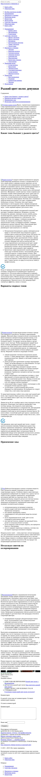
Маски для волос (13, 37)
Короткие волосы (14, 51)
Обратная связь (9, 8)
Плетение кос (12, 56)
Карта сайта (8, 7)
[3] (6, 673)
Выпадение (12, 67)
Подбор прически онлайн (13, 12)
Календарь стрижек (14, 60)
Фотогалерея (9, 20)
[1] (2, 673)
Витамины (11, 41)
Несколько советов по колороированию (17, 101)
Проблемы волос (10, 17)
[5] (11, 673)
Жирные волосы (13, 73)
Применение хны (10, 100)
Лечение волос (13, 68)
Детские (11, 49)
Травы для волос (13, 44)
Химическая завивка (15, 80)
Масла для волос (13, 39)
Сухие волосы (13, 72)
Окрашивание (9, 13)
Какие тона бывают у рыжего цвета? (17, 96)
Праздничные (12, 58)
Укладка (11, 82)
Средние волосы (13, 53)
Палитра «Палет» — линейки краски (13, 739)
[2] (4, 673)
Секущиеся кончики (15, 70)
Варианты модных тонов (13, 98)
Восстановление (13, 77)
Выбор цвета (12, 30)
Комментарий (5, 706)
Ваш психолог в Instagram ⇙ (10, 3)
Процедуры (8, 19)
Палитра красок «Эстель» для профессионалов (16, 733)
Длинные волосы (14, 55)
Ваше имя (4, 722)
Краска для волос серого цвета (11, 736)
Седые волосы (13, 65)
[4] (9, 673)
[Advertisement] (20, 156)
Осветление (12, 34)
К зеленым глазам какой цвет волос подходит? (20, 692)
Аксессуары (12, 46)
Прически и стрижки (11, 15)
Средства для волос (11, 22)
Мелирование (12, 32)
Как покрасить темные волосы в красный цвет (16, 745)
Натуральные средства (15, 42)
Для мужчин (12, 61)
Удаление (11, 79)
